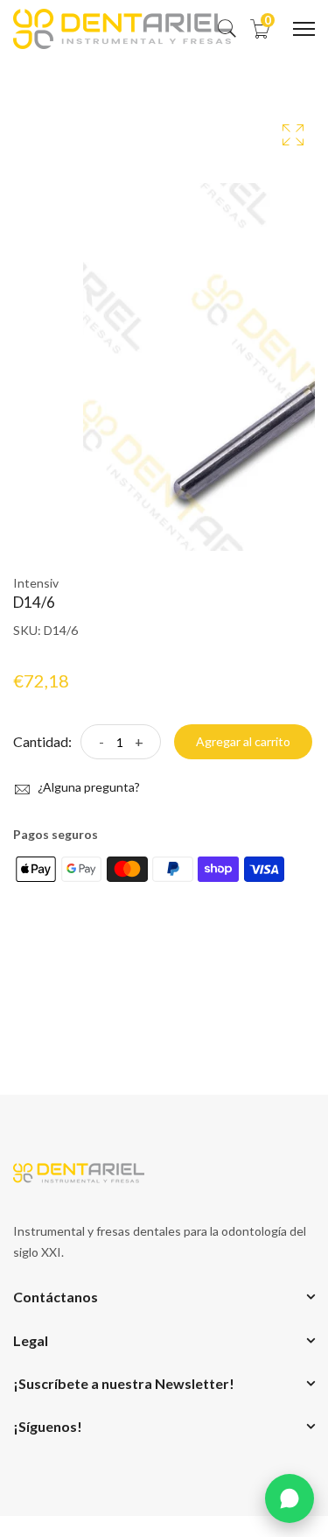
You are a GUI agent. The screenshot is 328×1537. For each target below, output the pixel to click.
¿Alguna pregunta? (87, 786)
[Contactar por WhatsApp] (289, 1498)
